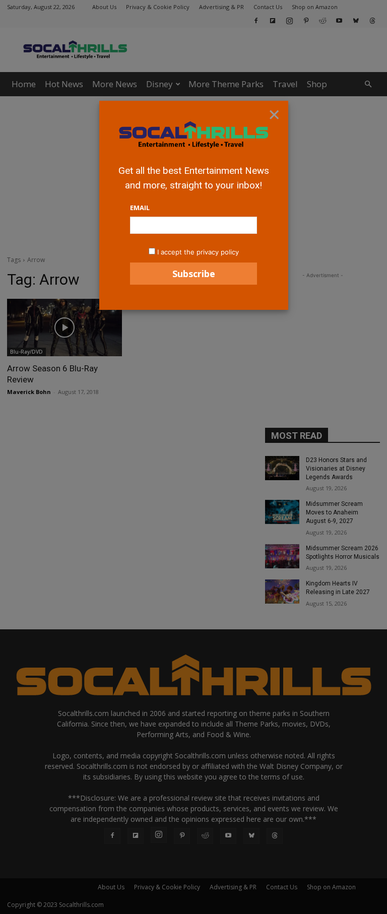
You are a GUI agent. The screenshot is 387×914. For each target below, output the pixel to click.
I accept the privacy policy (198, 252)
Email (140, 207)
